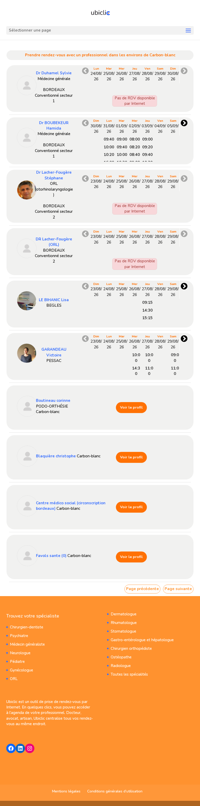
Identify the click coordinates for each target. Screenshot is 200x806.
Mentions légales (66, 791)
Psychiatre (19, 635)
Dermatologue (123, 614)
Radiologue (121, 665)
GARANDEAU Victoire (53, 352)
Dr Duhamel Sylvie (54, 73)
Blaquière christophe (56, 456)
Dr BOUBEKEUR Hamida (53, 125)
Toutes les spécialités (129, 674)
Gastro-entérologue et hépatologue (142, 640)
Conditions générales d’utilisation (114, 791)
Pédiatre (17, 661)
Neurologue (20, 653)
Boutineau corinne (53, 400)
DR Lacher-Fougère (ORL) (54, 242)
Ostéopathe (121, 657)
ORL (14, 678)
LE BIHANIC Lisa (54, 299)
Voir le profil (131, 407)
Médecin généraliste (27, 644)
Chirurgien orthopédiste (131, 648)
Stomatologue (123, 631)
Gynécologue (21, 670)
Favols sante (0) (51, 555)
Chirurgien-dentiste (26, 627)
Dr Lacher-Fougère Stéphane (54, 175)
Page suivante (178, 588)
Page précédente (142, 588)
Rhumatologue (124, 622)
